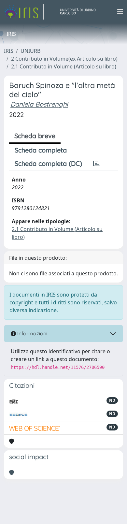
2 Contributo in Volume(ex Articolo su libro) (64, 58)
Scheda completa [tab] (41, 150)
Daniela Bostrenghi (39, 104)
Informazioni (31, 333)
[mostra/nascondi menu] (120, 11)
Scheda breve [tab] (34, 136)
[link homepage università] (80, 12)
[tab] (96, 163)
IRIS (8, 50)
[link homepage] (24, 12)
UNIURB (30, 50)
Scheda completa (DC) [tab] (48, 163)
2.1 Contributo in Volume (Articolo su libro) (63, 66)
